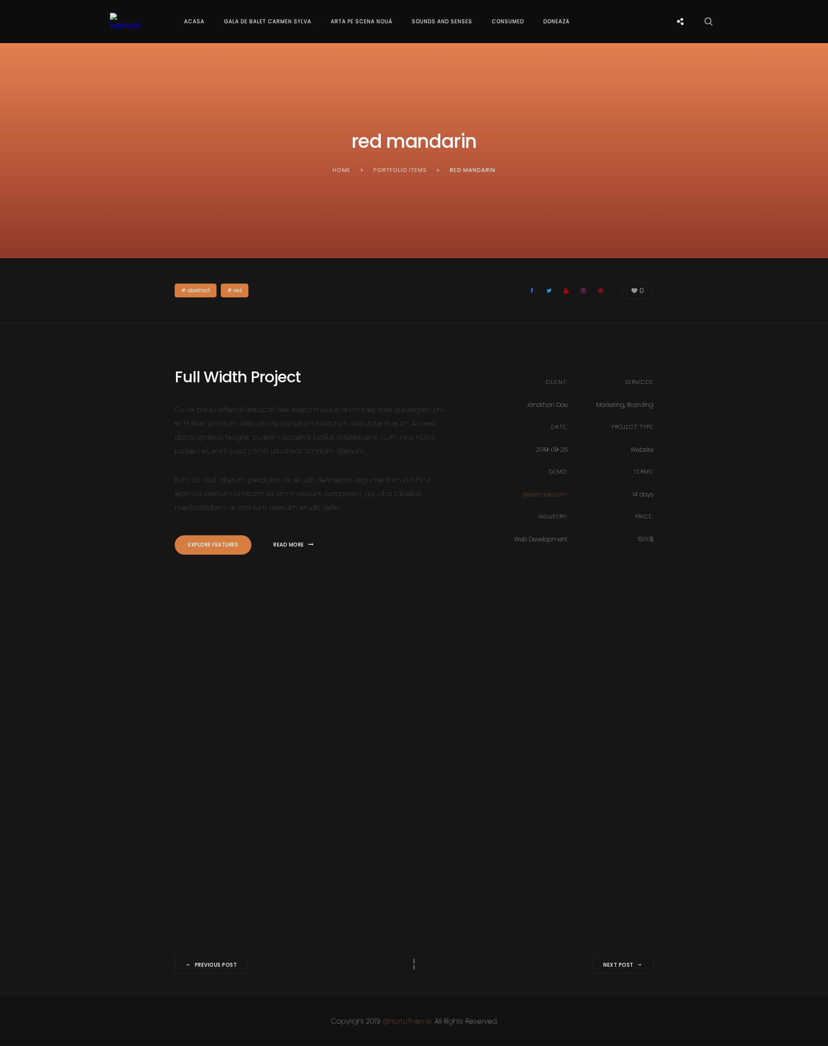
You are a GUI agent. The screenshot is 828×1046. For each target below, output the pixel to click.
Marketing (610, 404)
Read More (288, 544)
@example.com (545, 494)
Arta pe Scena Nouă (361, 21)
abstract (198, 290)
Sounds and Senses (442, 21)
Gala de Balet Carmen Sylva (267, 21)
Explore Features (213, 544)
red (237, 290)
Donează (556, 21)
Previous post (216, 964)
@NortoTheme (407, 1021)
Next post (618, 964)
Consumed (508, 21)
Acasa (194, 21)
